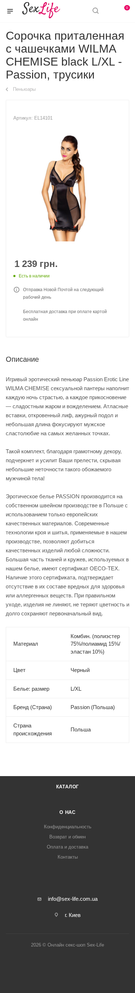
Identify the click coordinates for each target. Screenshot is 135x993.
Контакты (68, 857)
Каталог (67, 786)
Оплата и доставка (67, 847)
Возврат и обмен (67, 837)
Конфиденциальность (67, 826)
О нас (67, 812)
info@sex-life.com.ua (73, 899)
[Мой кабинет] (109, 11)
